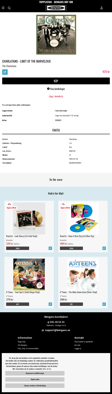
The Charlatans (9, 66)
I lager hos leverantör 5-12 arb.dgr (67, 115)
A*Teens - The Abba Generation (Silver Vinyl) (78, 292)
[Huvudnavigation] (3, 8)
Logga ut (77, 348)
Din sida (77, 345)
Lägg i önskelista (56, 96)
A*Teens (9, 296)
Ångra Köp (22, 342)
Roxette (9, 240)
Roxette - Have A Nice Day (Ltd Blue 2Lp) (77, 236)
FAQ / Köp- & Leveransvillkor (28, 348)
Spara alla (35, 379)
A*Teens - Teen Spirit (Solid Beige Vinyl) (23, 292)
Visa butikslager (57, 89)
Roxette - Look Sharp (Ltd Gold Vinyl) (21, 236)
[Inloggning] (101, 8)
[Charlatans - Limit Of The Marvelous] (56, 34)
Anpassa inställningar (35, 373)
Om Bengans (22, 345)
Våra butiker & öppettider (83, 342)
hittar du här (47, 368)
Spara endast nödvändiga (35, 386)
